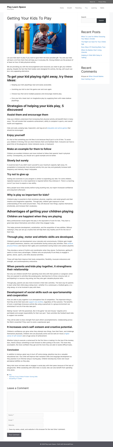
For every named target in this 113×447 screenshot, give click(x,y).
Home (62, 8)
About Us (92, 1)
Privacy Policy (102, 1)
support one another (36, 302)
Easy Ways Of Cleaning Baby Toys (93, 47)
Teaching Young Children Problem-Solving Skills (23, 376)
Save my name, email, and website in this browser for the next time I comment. (37, 429)
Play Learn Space (16, 7)
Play (86, 8)
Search (83, 17)
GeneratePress (68, 444)
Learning (94, 8)
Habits (102, 8)
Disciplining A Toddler (15, 378)
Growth (69, 8)
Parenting (78, 8)
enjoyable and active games (57, 128)
